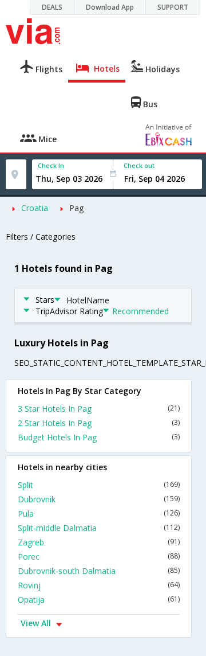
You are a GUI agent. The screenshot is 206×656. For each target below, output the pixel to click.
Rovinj (99, 585)
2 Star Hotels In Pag (99, 422)
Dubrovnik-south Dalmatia (99, 570)
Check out (139, 165)
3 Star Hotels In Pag (99, 408)
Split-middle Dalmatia (99, 527)
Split (99, 484)
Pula (99, 513)
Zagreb (99, 542)
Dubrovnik (99, 499)
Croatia (34, 207)
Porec (99, 556)
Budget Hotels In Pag (99, 437)
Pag (76, 207)
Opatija (99, 599)
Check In (51, 165)
